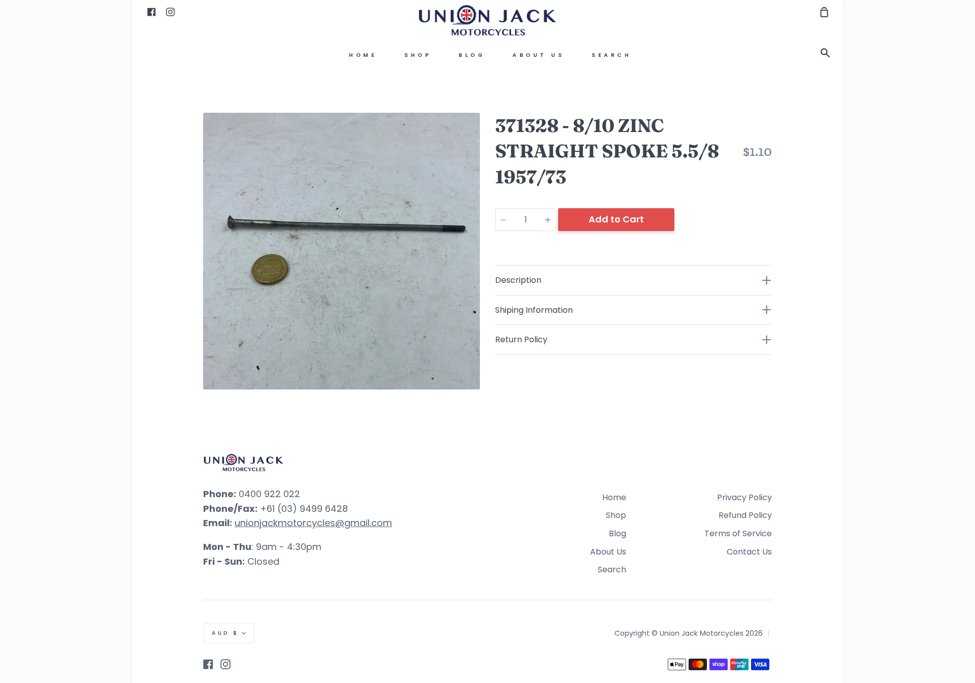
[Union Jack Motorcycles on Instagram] (225, 664)
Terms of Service (738, 533)
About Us (538, 55)
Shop (417, 55)
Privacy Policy (744, 497)
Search (611, 55)
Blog (472, 55)
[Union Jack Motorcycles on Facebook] (208, 664)
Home (363, 55)
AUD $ (225, 633)
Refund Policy (745, 515)
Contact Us (749, 552)
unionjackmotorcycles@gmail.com (313, 522)
